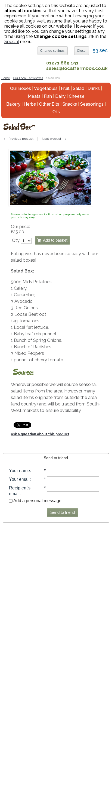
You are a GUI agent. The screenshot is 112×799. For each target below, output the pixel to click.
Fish (48, 96)
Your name (19, 470)
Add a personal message (37, 500)
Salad (78, 88)
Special (11, 41)
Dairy (60, 96)
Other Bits (49, 104)
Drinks (94, 88)
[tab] (56, 457)
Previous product (18, 139)
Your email (19, 479)
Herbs (30, 104)
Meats (34, 96)
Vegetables (46, 88)
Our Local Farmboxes (28, 78)
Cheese (77, 96)
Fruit (65, 88)
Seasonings (92, 104)
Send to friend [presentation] (56, 458)
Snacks (70, 104)
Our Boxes (20, 88)
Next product (54, 139)
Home (5, 78)
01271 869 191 (62, 63)
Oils (56, 111)
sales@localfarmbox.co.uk (77, 68)
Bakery (13, 104)
